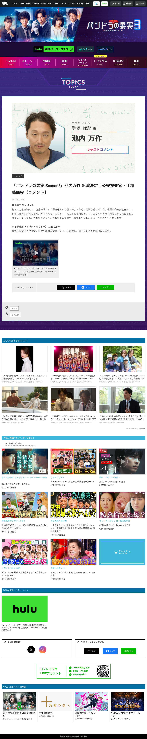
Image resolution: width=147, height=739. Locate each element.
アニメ (63, 4)
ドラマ (14, 4)
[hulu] (104, 3)
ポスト (68, 287)
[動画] (65, 62)
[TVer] (96, 3)
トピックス (18, 176)
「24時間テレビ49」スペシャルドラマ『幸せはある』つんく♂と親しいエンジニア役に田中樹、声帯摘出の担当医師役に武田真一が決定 (73, 419)
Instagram (43, 649)
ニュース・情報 (25, 4)
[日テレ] (5, 3)
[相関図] (47, 62)
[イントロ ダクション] (11, 62)
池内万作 (15, 315)
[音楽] (136, 62)
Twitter (31, 649)
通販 (87, 4)
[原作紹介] (118, 62)
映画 (49, 4)
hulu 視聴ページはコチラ (54, 49)
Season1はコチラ (85, 49)
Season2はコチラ (105, 49)
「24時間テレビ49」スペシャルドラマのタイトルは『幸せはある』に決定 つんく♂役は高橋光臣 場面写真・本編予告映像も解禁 (121, 378)
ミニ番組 (71, 4)
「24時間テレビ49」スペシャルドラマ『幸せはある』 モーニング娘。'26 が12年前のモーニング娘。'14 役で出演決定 (73, 378)
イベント (80, 4)
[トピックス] (100, 62)
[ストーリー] (29, 62)
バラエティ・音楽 (39, 4)
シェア (88, 287)
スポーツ (56, 4)
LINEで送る (105, 287)
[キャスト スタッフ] (82, 62)
